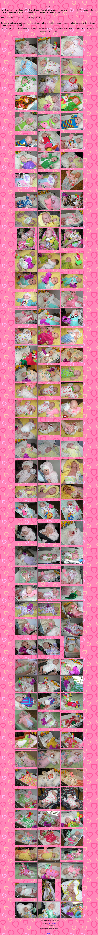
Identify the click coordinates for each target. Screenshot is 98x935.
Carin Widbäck (52, 923)
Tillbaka (49, 933)
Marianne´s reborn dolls (49, 931)
